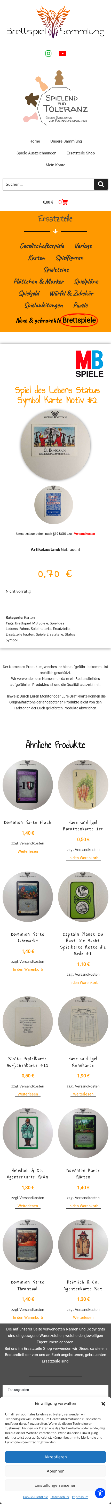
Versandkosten (84, 534)
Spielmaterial (41, 628)
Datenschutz (60, 1497)
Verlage (82, 245)
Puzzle (80, 304)
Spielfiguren (69, 257)
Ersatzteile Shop (81, 153)
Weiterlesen (28, 851)
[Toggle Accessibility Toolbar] (100, 1493)
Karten (36, 257)
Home (34, 141)
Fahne (24, 628)
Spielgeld (28, 292)
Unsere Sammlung (66, 141)
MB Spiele (40, 623)
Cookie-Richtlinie (35, 1497)
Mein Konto (56, 165)
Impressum (80, 1497)
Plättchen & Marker (38, 281)
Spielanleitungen (43, 304)
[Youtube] (62, 53)
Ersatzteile (61, 628)
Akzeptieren (55, 1457)
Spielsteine (55, 269)
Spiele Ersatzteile (49, 634)
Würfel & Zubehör (71, 292)
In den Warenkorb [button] (83, 858)
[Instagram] (49, 53)
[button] (103, 1403)
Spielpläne (86, 281)
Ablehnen (56, 1471)
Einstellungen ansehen (55, 1485)
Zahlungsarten (18, 1390)
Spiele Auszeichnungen (36, 153)
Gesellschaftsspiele (42, 245)
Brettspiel (23, 623)
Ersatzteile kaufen (20, 634)
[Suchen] (101, 184)
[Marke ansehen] (89, 376)
